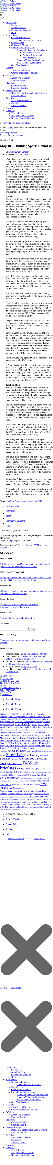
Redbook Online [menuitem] (18, 1132)
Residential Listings (31, 52)
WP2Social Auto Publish (16, 839)
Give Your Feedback (20, 65)
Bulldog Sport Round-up (41, 727)
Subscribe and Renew (21, 70)
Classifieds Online (19, 85)
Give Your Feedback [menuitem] (20, 1102)
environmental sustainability (18, 799)
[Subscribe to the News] (8, 1)
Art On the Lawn (17, 750)
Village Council (41, 735)
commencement (3, 751)
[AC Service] (6, 676)
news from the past (18, 802)
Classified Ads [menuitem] (17, 1087)
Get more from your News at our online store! (26, 592)
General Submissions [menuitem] (20, 1082)
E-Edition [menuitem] (10, 1112)
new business (5, 802)
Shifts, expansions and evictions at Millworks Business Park (29, 662)
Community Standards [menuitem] (21, 1074)
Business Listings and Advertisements (32, 56)
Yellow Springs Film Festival (21, 784)
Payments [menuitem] (10, 1145)
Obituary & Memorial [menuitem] (21, 1089)
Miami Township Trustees (16, 730)
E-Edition (10, 75)
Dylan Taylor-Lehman (19, 152)
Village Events (17, 113)
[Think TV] (5, 692)
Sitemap (9, 829)
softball (25, 501)
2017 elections (19, 775)
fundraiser (23, 758)
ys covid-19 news (33, 802)
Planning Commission (33, 719)
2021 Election (38, 758)
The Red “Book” (18, 105)
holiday (9, 775)
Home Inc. (4, 743)
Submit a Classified (19, 88)
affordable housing (40, 804)
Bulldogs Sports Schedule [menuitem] (22, 1155)
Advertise (10, 98)
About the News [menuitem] (18, 1072)
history (30, 794)
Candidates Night (19, 788)
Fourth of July (32, 755)
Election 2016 (24, 781)
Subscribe (10, 68)
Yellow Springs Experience (26, 778)
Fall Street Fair (44, 751)
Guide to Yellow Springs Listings (31, 60)
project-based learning (20, 807)
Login (8, 516)
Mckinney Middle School (26, 714)
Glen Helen (39, 743)
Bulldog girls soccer (28, 748)
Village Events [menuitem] (17, 1150)
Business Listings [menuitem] (13, 1127)
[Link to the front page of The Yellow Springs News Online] (15, 123)
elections (5, 784)
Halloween (19, 764)
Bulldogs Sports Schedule (22, 118)
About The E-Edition (20, 78)
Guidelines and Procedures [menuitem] (29, 1084)
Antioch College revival (16, 804)
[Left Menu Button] (26, 1062)
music (37, 799)
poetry (32, 799)
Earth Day (5, 758)
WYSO (2, 730)
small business (41, 807)
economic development (41, 794)
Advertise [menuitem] (10, 1135)
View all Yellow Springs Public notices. (17, 618)
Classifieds (10, 83)
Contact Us (16, 25)
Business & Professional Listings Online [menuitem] (29, 1130)
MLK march (14, 759)
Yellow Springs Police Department (30, 745)
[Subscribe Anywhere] (10, 3)
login (11, 127)
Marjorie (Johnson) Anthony (35, 654)
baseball (44, 802)
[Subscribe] (6, 694)
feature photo (24, 797)
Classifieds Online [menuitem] (19, 1122)
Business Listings (13, 90)
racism (26, 794)
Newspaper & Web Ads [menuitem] (21, 1137)
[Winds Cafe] (6, 678)
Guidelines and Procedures (29, 40)
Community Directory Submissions (32, 50)
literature (3, 797)
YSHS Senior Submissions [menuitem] (29, 1099)
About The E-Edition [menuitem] (20, 1115)
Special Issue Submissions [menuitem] (23, 1092)
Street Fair (15, 754)
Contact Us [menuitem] (16, 1069)
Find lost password (8, 132)
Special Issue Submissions (23, 47)
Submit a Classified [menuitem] (19, 1125)
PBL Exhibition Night (39, 778)
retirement (38, 791)
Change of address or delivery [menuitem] (24, 1109)
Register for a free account (11, 135)
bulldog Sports (13, 501)
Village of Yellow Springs (16, 719)
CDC (35, 725)
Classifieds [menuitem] (10, 1120)
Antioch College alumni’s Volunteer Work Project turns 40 (25, 657)
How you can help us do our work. (15, 607)
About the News (18, 27)
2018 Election (30, 775)
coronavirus (28, 791)
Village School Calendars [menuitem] (22, 1152)
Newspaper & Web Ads (21, 100)
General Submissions (20, 37)
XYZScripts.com (39, 839)
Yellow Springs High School (21, 743)
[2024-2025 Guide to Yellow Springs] (12, 685)
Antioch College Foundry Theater (29, 732)
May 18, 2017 (22, 154)
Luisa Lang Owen (29, 666)
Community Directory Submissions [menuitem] (32, 1094)
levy (12, 810)
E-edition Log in (18, 80)
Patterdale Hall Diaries (15, 794)
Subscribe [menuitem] (10, 1104)
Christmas (15, 781)
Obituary (29, 805)
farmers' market (44, 755)
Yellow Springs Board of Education (15, 740)
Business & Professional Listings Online (29, 93)
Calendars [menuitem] (10, 1147)
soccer (32, 807)
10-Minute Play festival (38, 781)
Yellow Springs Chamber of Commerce (21, 717)
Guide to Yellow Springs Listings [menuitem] (31, 1097)
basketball (18, 791)
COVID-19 (36, 796)
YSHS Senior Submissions (29, 63)
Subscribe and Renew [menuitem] (21, 1107)
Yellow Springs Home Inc (35, 730)
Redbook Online (18, 95)
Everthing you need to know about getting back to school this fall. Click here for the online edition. (25, 578)
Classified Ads (17, 42)
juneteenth (3, 775)
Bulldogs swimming (36, 722)
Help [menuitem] (13, 1077)
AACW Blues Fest (35, 784)
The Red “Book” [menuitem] (18, 1142)
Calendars (10, 110)
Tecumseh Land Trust (41, 740)
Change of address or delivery (24, 73)
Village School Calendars (22, 115)
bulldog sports (46, 799)
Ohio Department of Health (17, 727)
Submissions (11, 35)
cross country (8, 791)
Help (13, 32)
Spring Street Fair (44, 769)
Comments (10, 511)
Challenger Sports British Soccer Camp (17, 772)
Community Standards (21, 30)
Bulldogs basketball (7, 732)
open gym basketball (34, 751)
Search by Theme (13, 709)
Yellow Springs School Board (39, 738)
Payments (10, 108)
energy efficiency (13, 797)
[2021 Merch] (12, 690)
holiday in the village (27, 768)
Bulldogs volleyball (7, 714)
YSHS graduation (8, 763)
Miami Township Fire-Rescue (13, 738)
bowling (3, 804)
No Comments (12, 506)
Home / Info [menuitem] (11, 1067)
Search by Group (13, 699)
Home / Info (11, 22)
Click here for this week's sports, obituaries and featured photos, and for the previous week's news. (25, 565)
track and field (35, 501)
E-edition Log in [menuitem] (18, 1117)
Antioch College (24, 724)
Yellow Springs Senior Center (21, 735)
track (49, 807)
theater (17, 809)
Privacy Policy (12, 824)
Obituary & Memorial (21, 45)
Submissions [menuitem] (11, 1079)
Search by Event (13, 704)
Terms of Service (13, 819)
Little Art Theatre (22, 722)
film (1, 791)
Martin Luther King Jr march (43, 772)
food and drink (5, 810)
